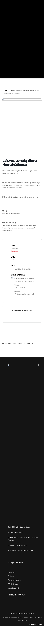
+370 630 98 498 (19, 288)
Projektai (11, 576)
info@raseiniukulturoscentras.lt (24, 294)
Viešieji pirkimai (13, 588)
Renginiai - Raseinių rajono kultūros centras (22, 90)
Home (6, 90)
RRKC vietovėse (13, 584)
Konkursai (11, 572)
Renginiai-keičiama (14, 580)
